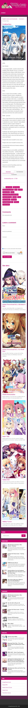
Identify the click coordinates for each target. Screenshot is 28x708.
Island (19, 197)
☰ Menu (3, 12)
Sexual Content (6, 204)
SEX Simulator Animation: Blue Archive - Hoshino (15, 545)
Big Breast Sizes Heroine (8, 189)
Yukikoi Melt (5, 479)
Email (7, 231)
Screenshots (14, 174)
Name (3, 225)
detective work (6, 192)
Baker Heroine (16, 187)
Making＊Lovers (7, 521)
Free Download (20, 171)
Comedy (20, 189)
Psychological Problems (8, 201)
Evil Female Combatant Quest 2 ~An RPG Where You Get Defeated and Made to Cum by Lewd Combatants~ (16, 660)
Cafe (16, 189)
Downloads (21, 18)
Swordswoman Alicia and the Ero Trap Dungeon (16, 668)
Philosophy (14, 199)
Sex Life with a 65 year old (14, 602)
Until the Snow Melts (12, 636)
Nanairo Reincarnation (8, 394)
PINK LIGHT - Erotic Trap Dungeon (16, 652)
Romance (16, 201)
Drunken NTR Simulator (13, 617)
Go (23, 535)
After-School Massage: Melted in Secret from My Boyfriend (15, 580)
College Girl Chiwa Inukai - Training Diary (16, 554)
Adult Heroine (9, 187)
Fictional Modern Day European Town (10, 194)
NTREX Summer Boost (13, 562)
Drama (12, 192)
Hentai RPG (5, 684)
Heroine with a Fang (7, 197)
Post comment (7, 256)
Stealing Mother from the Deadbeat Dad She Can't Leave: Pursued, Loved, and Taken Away (16, 571)
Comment (4, 237)
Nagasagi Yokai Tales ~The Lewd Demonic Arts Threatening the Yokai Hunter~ (16, 644)
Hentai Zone (5, 690)
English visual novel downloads (9, 18)
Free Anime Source (6, 692)
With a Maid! (10, 623)
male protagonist (6, 199)
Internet (14, 197)
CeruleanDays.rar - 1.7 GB (10, 178)
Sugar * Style (5, 436)
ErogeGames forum (6, 682)
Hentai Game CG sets (7, 687)
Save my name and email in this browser (12, 248)
